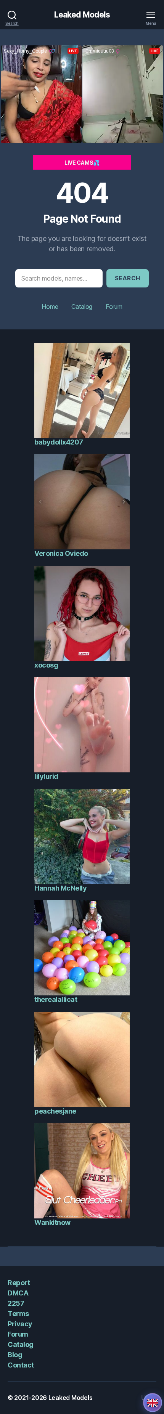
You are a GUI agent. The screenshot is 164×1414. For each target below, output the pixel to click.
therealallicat (55, 999)
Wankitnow (52, 1222)
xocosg (46, 665)
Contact (21, 1365)
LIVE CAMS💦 (82, 162)
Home (50, 306)
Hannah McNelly (60, 888)
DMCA (18, 1293)
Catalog (81, 306)
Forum (114, 306)
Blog (15, 1355)
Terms (18, 1314)
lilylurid (46, 776)
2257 (16, 1303)
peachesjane (55, 1111)
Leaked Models (82, 15)
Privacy (20, 1324)
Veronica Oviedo (61, 553)
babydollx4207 (58, 442)
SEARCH (127, 278)
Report (19, 1283)
